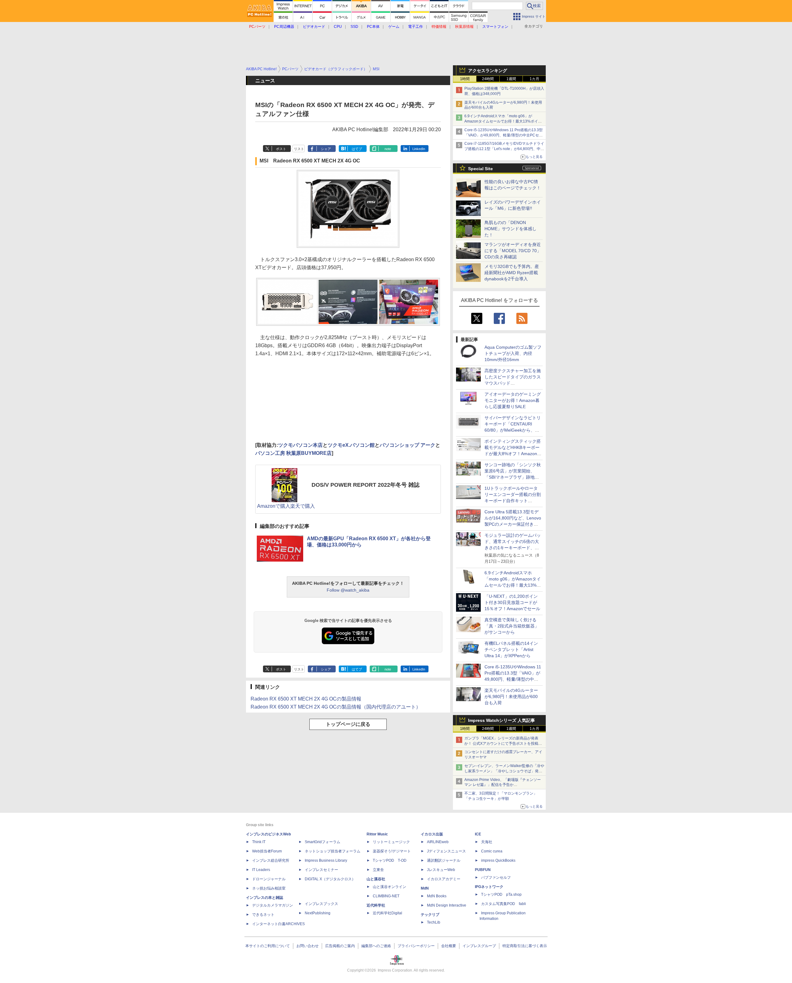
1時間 (465, 79)
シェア (326, 149)
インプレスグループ (479, 946)
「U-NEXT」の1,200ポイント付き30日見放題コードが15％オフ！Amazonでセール (512, 602)
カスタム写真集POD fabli (503, 904)
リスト (299, 149)
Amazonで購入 (273, 506)
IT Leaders (261, 870)
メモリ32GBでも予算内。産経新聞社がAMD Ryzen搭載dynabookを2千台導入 (511, 272)
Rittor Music (377, 834)
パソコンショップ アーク (407, 445)
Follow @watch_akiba (348, 590)
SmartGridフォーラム (322, 842)
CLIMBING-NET (386, 896)
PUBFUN (483, 870)
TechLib (433, 922)
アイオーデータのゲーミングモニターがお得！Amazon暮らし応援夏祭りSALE (512, 400)
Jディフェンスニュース (446, 851)
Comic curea (491, 851)
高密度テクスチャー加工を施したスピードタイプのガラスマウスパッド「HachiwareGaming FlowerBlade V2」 (512, 383)
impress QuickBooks (498, 860)
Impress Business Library (326, 860)
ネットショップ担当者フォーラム (332, 851)
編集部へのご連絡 (376, 946)
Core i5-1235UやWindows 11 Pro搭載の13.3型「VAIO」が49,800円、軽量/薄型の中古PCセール (503, 135)
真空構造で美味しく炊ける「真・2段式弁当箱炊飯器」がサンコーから (511, 626)
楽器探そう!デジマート (392, 851)
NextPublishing (317, 913)
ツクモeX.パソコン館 (351, 445)
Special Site (480, 168)
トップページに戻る (348, 724)
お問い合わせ (307, 946)
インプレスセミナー (321, 870)
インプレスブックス (321, 904)
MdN (425, 888)
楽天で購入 (302, 506)
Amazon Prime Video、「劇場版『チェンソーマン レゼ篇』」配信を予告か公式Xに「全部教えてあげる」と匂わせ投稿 (502, 785)
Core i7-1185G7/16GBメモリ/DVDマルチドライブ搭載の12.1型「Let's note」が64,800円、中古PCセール (504, 148)
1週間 (511, 79)
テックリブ (430, 914)
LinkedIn (418, 149)
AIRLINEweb (438, 842)
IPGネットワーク (489, 887)
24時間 (488, 79)
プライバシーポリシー (416, 946)
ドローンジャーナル (269, 879)
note (388, 149)
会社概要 (448, 946)
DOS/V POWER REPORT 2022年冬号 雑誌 (366, 485)
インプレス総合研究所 (270, 860)
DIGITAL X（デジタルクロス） (330, 879)
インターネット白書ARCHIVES (278, 924)
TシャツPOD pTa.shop (501, 894)
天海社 (486, 842)
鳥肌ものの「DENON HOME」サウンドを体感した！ (510, 228)
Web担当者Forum (267, 851)
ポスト (281, 149)
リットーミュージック (391, 842)
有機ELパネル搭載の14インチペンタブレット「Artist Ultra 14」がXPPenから (511, 649)
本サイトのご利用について (267, 946)
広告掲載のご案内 (340, 946)
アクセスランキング (487, 70)
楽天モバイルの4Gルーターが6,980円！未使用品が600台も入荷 (511, 696)
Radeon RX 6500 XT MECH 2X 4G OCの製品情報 (306, 698)
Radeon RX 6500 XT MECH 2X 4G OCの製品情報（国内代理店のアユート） (336, 706)
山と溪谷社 (376, 879)
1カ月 (534, 79)
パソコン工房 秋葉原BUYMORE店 (293, 453)
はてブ (357, 149)
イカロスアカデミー (443, 879)
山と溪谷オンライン (389, 887)
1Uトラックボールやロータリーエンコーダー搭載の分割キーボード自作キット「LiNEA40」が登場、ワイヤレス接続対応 (512, 500)
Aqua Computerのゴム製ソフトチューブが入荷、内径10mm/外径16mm (512, 353)
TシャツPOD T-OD (390, 860)
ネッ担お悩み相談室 (269, 888)
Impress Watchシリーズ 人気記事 (501, 720)
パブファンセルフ (496, 877)
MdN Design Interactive (446, 905)
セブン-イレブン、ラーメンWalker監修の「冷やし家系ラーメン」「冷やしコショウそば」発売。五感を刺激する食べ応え (504, 771)
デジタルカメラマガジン (272, 905)
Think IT (258, 842)
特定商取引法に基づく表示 (524, 946)
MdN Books (436, 896)
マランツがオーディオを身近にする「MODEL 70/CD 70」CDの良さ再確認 (512, 250)
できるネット (263, 914)
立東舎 (378, 870)
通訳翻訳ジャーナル (443, 860)
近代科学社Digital (387, 913)
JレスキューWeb (441, 870)
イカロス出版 (432, 834)
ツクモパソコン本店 (300, 445)
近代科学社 (376, 905)
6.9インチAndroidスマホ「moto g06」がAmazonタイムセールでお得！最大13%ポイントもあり (503, 121)
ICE (478, 834)
